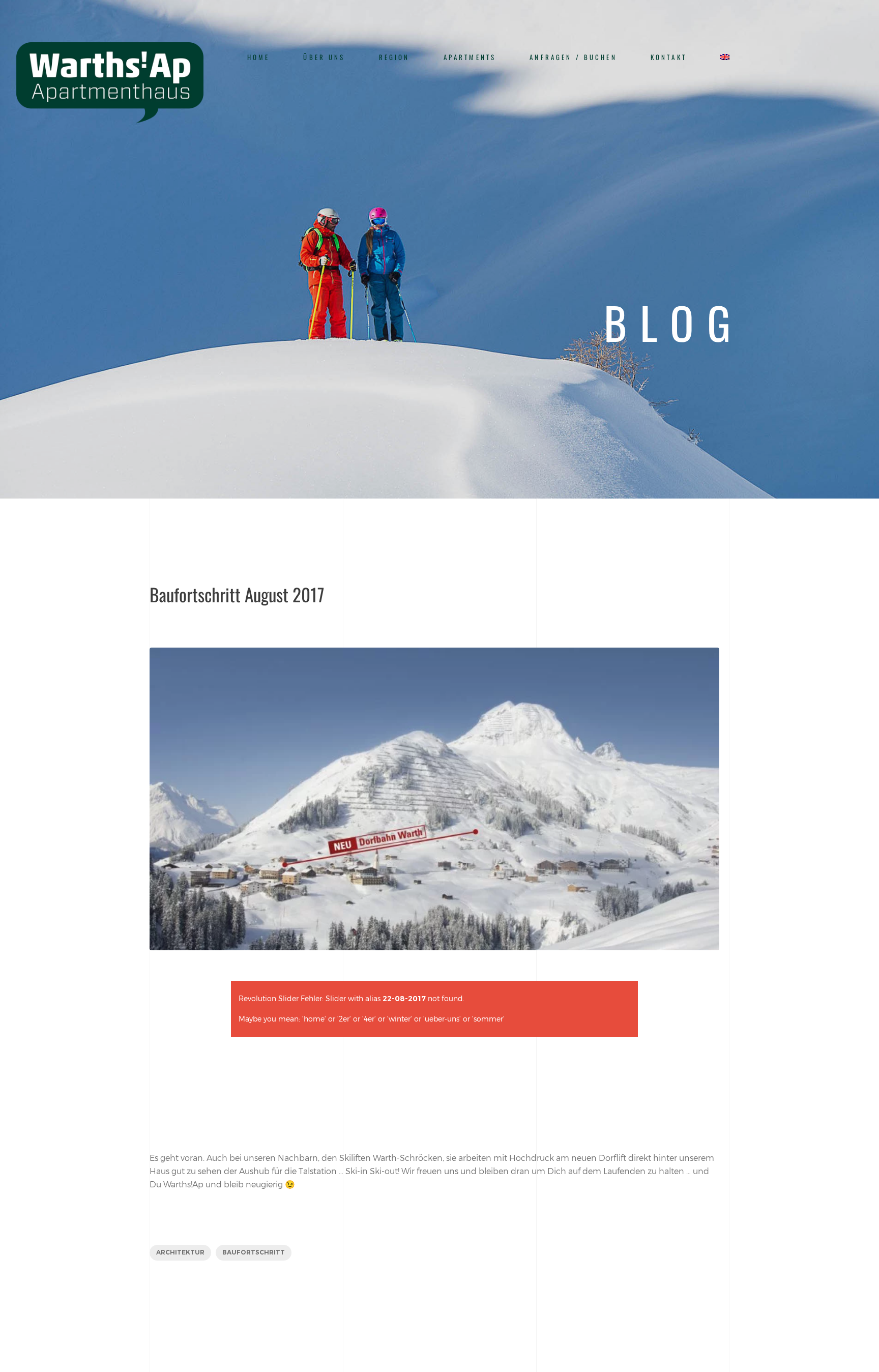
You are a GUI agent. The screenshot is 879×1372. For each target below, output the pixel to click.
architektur (180, 1252)
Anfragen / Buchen (573, 57)
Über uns (324, 57)
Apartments (470, 57)
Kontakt (669, 57)
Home (258, 57)
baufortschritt (253, 1252)
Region (394, 57)
